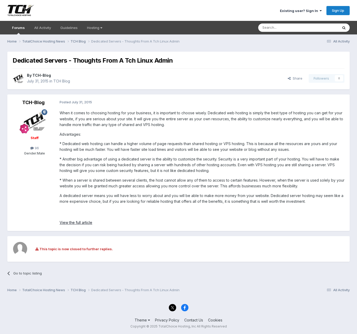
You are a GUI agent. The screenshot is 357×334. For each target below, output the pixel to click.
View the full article (76, 222)
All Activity (42, 28)
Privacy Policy (167, 320)
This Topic (323, 27)
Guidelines (69, 28)
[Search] (344, 27)
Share (296, 78)
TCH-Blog (41, 75)
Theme (141, 320)
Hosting (93, 28)
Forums (18, 28)
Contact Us (193, 320)
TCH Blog (61, 81)
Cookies (215, 320)
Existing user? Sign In (300, 11)
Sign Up (338, 10)
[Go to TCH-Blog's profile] (18, 78)
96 (36, 148)
